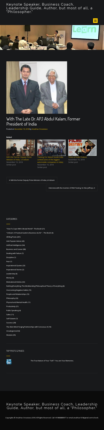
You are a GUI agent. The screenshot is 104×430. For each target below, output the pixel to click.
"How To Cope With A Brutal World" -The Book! (24, 229)
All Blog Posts (11, 237)
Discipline (10, 257)
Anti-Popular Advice (13, 241)
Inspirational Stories (14, 269)
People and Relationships (16, 294)
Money (9, 278)
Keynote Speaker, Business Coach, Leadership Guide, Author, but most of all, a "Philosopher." (49, 8)
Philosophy (10, 298)
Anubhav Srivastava (39, 129)
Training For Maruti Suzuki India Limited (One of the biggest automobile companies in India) (50, 159)
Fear (8, 261)
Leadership (10, 274)
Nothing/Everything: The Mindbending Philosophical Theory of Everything (34, 286)
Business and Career (14, 249)
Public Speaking (12, 310)
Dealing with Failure (13, 253)
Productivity (10, 306)
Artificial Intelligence (14, 245)
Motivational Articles (14, 282)
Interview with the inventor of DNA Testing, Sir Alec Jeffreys (71, 188)
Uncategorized (12, 331)
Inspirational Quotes (14, 265)
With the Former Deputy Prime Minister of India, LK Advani (19, 158)
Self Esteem (10, 318)
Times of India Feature (77, 157)
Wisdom (9, 335)
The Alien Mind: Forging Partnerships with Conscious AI (27, 327)
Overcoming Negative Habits (17, 290)
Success (9, 322)
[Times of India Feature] (82, 148)
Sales (8, 314)
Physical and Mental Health (16, 302)
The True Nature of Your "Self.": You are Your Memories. (52, 361)
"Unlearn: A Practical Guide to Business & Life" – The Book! (28, 233)
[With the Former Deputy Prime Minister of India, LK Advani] (20, 148)
